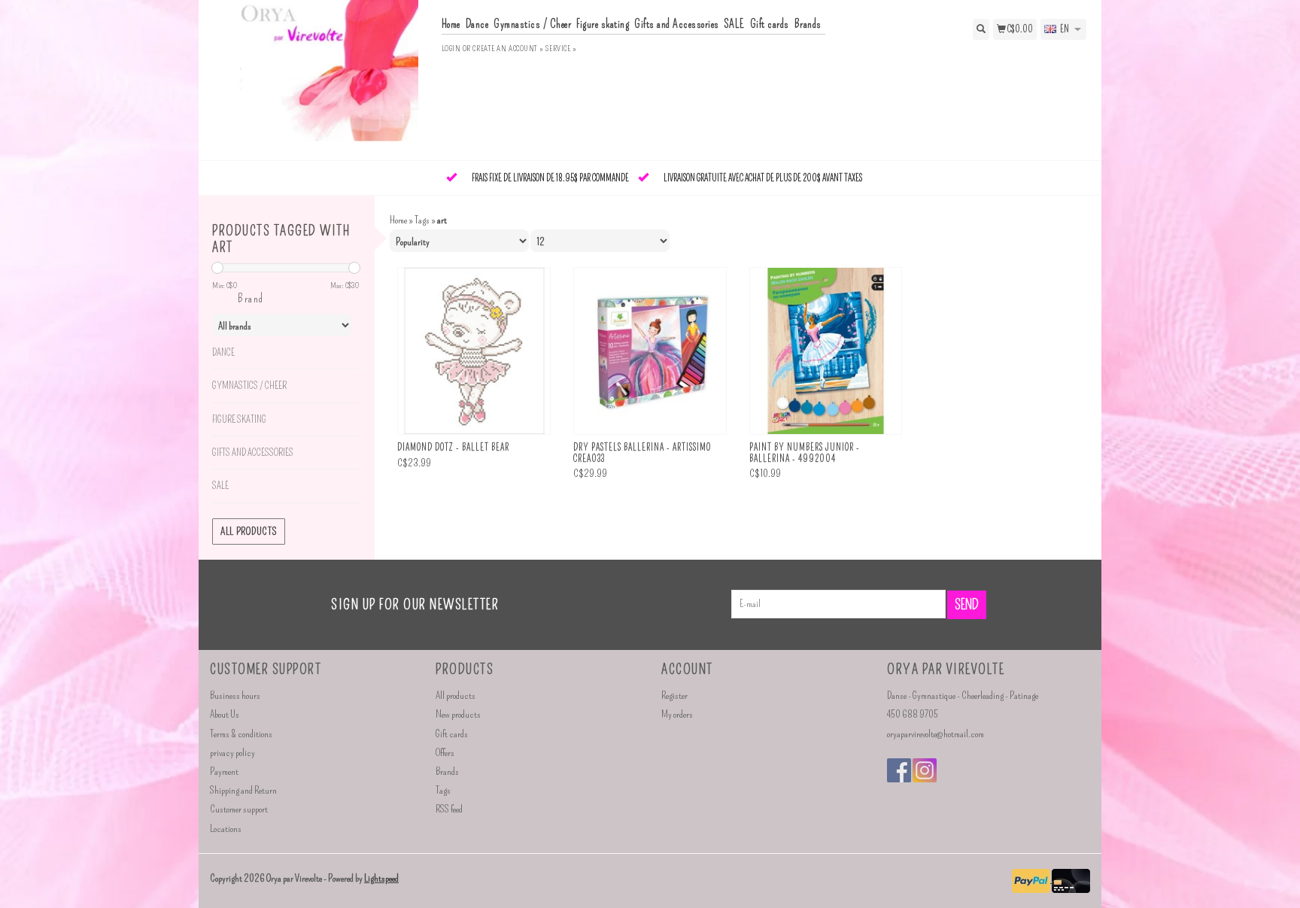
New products (458, 714)
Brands (808, 24)
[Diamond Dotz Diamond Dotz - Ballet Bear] (474, 351)
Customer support (239, 809)
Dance (477, 24)
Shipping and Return (243, 790)
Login (451, 48)
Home (451, 24)
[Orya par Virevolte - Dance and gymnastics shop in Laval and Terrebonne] (320, 78)
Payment (224, 771)
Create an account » (507, 48)
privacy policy (232, 752)
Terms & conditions (241, 733)
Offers (445, 752)
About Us (224, 714)
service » (560, 48)
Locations (225, 828)
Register (674, 695)
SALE (734, 24)
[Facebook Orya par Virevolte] (899, 770)
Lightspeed (381, 878)
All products (248, 531)
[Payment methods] (1032, 879)
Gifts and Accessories (676, 24)
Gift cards (769, 24)
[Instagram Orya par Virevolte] (925, 770)
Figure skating (602, 24)
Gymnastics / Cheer (532, 24)
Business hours (235, 695)
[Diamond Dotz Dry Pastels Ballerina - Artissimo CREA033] (650, 351)
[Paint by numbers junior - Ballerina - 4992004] (826, 351)
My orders (677, 714)
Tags (422, 220)
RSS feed (449, 809)
